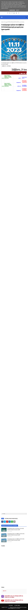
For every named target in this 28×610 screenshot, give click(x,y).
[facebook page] (12, 13)
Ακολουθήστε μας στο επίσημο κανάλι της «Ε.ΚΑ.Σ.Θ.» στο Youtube (14, 600)
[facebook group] (18, 13)
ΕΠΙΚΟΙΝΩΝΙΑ (11, 605)
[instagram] (10, 13)
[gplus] (16, 13)
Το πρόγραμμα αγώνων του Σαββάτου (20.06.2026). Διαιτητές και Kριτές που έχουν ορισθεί (15, 534)
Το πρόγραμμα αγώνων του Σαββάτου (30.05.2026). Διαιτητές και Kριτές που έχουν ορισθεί (15, 539)
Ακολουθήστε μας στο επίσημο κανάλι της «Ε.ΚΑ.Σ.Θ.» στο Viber (14, 596)
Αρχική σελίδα (3, 21)
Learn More (12, 10)
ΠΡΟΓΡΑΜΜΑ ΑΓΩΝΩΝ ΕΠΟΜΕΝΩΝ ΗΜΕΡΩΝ (12, 21)
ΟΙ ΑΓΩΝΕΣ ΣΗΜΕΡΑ (17, 605)
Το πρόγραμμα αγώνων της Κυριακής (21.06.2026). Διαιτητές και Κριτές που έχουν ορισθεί (15, 529)
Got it (17, 10)
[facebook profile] (7, 13)
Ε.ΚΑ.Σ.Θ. (8, 607)
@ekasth (4, 590)
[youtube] (14, 13)
